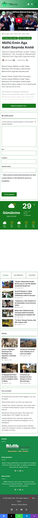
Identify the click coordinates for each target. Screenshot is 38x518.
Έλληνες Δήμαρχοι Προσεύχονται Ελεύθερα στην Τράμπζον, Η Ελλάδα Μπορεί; (9, 354)
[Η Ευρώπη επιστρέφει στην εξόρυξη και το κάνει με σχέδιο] (28, 342)
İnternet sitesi (6, 166)
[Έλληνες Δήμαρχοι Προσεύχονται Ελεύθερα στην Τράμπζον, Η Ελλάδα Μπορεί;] (10, 342)
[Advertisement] (19, 250)
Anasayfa (6, 34)
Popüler (6, 275)
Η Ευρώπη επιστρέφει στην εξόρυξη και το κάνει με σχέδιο (27, 351)
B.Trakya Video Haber (10, 38)
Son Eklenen (18, 275)
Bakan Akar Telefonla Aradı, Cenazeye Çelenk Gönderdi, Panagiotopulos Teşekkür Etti (25, 313)
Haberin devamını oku (18, 106)
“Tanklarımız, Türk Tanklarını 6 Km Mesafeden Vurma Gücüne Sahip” (25, 303)
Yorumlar (32, 275)
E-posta (5, 158)
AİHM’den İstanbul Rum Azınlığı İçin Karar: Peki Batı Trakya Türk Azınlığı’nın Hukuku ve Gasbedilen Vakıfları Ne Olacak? (19, 428)
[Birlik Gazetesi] (10, 4)
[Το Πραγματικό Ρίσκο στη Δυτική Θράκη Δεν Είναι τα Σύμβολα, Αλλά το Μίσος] (10, 368)
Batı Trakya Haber (24, 34)
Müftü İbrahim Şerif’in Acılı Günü (12, 402)
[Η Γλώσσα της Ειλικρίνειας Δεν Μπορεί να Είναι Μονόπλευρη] (28, 368)
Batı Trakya (14, 34)
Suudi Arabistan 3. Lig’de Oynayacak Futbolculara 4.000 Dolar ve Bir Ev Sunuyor (25, 293)
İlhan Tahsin (8, 60)
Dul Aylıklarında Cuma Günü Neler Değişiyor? (16, 396)
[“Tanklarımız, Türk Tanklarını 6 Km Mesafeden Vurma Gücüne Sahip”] (7, 303)
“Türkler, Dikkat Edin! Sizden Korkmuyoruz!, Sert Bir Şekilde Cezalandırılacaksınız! (25, 284)
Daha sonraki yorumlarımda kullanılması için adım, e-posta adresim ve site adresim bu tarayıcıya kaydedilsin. (19, 178)
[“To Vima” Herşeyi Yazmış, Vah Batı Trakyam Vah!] (7, 323)
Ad (3, 149)
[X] (18, 471)
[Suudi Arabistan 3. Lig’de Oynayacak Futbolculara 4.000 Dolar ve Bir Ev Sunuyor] (7, 294)
